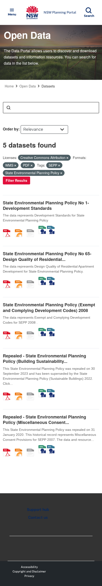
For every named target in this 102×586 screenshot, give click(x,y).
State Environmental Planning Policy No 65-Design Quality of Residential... (47, 256)
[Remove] (67, 158)
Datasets (48, 86)
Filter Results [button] (16, 180)
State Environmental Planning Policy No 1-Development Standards (46, 205)
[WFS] (51, 228)
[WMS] (42, 228)
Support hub (38, 509)
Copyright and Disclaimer (29, 571)
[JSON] (20, 228)
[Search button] (8, 107)
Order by (11, 129)
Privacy (29, 576)
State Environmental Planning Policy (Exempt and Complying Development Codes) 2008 (49, 307)
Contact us (38, 517)
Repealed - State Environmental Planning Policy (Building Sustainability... (44, 358)
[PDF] (8, 228)
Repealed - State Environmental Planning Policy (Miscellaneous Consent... (44, 419)
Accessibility (29, 567)
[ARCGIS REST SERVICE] (32, 228)
